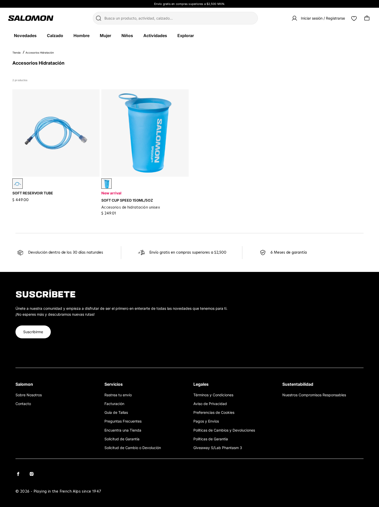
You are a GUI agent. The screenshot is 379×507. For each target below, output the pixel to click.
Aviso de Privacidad (210, 403)
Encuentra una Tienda (122, 430)
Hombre (81, 35)
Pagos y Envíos (206, 421)
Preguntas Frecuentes (123, 421)
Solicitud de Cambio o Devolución (132, 447)
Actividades (155, 35)
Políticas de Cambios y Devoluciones (224, 430)
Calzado (55, 35)
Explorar (185, 35)
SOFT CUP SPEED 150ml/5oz (127, 200)
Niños (127, 35)
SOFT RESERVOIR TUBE (32, 193)
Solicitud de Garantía (121, 439)
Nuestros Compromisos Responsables (314, 395)
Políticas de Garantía (210, 439)
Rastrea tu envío (118, 395)
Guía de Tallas (116, 412)
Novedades (25, 35)
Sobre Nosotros (28, 395)
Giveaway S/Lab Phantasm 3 (217, 447)
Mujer (105, 35)
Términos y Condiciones (213, 395)
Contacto (23, 403)
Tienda (16, 52)
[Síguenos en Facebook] (18, 473)
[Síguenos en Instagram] (31, 473)
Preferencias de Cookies (213, 412)
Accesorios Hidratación (40, 52)
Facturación (114, 403)
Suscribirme (33, 332)
